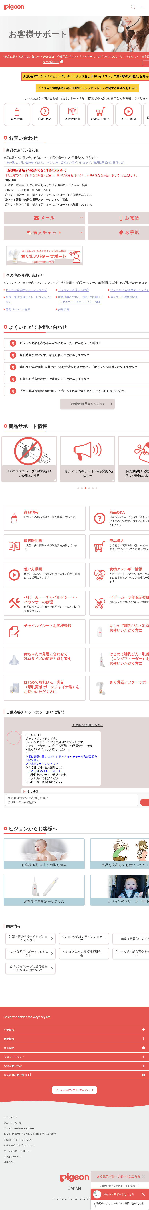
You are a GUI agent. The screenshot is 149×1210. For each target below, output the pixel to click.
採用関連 (63, 309)
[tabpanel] (29, 459)
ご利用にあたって (12, 1156)
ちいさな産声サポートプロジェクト (28, 953)
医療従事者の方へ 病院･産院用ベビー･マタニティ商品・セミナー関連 (80, 300)
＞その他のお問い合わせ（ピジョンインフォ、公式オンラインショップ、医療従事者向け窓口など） (65, 162)
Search (133, 7)
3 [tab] (85, 488)
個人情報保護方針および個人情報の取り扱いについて (30, 1133)
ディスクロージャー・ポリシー (19, 1128)
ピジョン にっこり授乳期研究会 (82, 953)
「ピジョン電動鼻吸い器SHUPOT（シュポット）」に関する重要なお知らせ (87, 88)
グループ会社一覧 (12, 1122)
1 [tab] (78, 488)
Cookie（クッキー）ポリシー (18, 1139)
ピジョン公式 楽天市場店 (73, 289)
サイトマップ (10, 1117)
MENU (141, 7)
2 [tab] (82, 488)
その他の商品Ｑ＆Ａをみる (87, 403)
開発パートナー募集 (18, 309)
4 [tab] (89, 488)
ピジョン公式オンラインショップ (26, 289)
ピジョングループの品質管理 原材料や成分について (29, 968)
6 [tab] (96, 488)
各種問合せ (9, 1162)
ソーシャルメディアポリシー (18, 1150)
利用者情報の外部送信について (19, 1145)
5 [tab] (93, 488)
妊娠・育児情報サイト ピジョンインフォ (29, 300)
